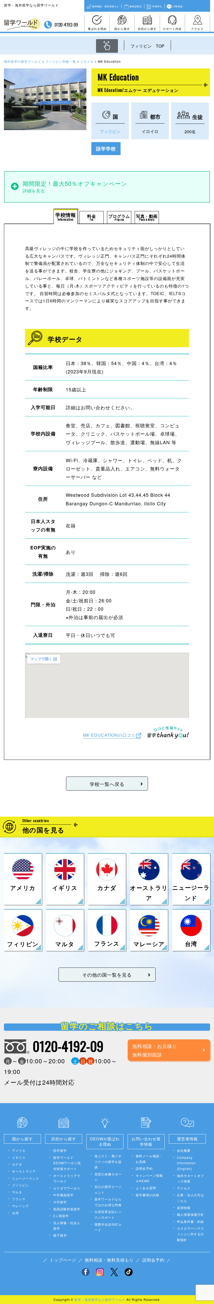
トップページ (63, 1260)
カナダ (17, 1164)
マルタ (17, 1192)
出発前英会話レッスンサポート (108, 1214)
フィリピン (110, 131)
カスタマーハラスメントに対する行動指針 (190, 1234)
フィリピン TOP (147, 46)
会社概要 (184, 1150)
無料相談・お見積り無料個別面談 (154, 1050)
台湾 (15, 1213)
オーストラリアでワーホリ (66, 1178)
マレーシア (20, 1206)
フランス (19, 1199)
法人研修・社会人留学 (66, 1225)
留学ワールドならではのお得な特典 (108, 1202)
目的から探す (147, 29)
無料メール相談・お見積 (149, 1159)
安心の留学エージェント (108, 1189)
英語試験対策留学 (66, 1209)
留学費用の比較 (147, 1195)
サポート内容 (172, 29)
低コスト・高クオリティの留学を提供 (108, 1161)
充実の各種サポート (108, 1177)
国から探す (122, 29)
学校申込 (157, 6)
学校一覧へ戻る (107, 783)
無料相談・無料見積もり (105, 6)
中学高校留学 (63, 1195)
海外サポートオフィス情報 (190, 1178)
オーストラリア (24, 1171)
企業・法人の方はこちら (190, 1198)
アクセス (197, 29)
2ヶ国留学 (61, 1215)
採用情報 (184, 1207)
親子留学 (60, 1235)
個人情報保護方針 (190, 1214)
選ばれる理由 (97, 29)
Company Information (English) (186, 1163)
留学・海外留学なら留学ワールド (99, 1299)
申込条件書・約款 (190, 1221)
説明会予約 (144, 1168)
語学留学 (60, 1150)
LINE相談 (178, 6)
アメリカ (19, 1150)
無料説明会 (135, 6)
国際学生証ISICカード (108, 1227)
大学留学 (60, 1202)
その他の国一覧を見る (107, 974)
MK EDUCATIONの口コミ (109, 735)
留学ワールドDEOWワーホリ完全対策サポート (67, 1163)
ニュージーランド (25, 1178)
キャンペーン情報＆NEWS (149, 1178)
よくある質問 (146, 1188)
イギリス (19, 1157)
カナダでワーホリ (66, 1188)
